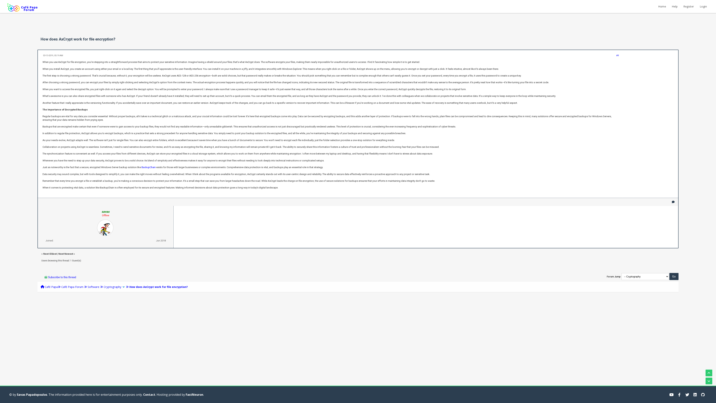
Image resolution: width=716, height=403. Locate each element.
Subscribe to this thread (62, 277)
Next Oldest (50, 253)
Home (662, 6)
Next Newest (65, 253)
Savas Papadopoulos (32, 395)
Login (703, 6)
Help (675, 6)
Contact (149, 395)
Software (93, 287)
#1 (617, 55)
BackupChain (149, 167)
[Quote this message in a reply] (673, 202)
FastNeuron (194, 395)
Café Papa (51, 287)
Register (688, 6)
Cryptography (112, 287)
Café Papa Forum (72, 287)
